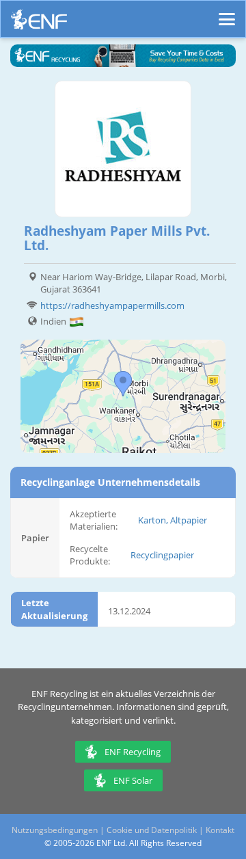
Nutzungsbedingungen (55, 830)
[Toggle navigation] (227, 13)
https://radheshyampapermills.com (112, 305)
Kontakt (220, 830)
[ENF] (39, 23)
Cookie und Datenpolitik (152, 830)
